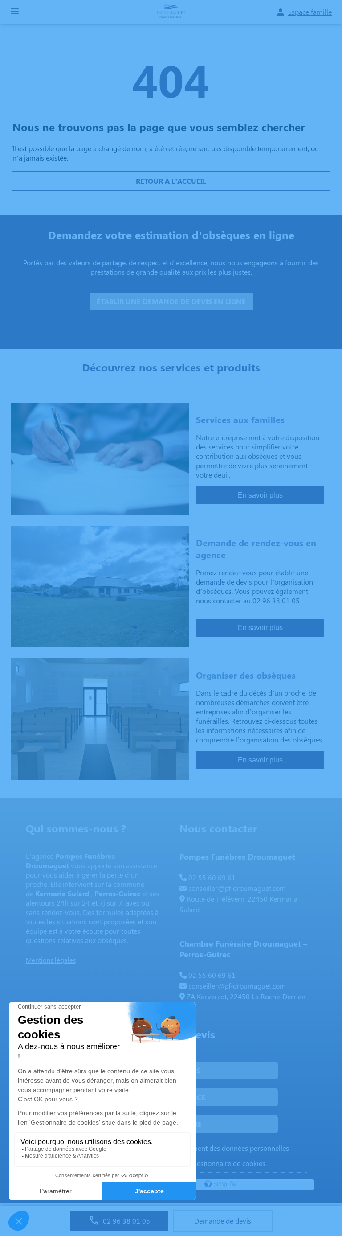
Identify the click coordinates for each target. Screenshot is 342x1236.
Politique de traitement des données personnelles (213, 1148)
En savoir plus (260, 495)
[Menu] (15, 11)
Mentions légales (51, 960)
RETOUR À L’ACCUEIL (171, 180)
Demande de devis (222, 1220)
